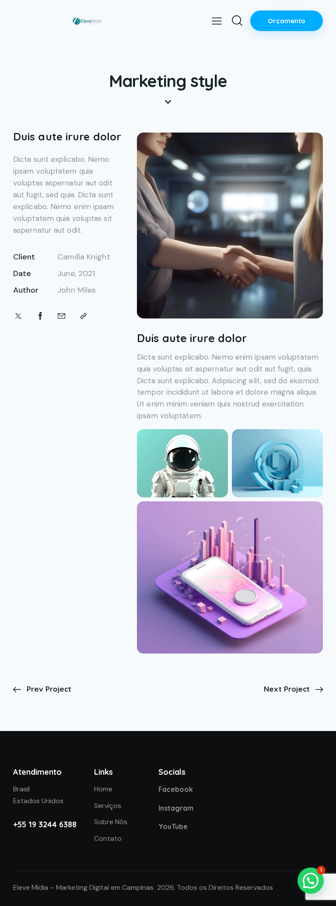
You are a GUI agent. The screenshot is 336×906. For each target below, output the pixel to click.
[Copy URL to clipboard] (83, 316)
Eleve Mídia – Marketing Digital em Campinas (83, 887)
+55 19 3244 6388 (45, 824)
